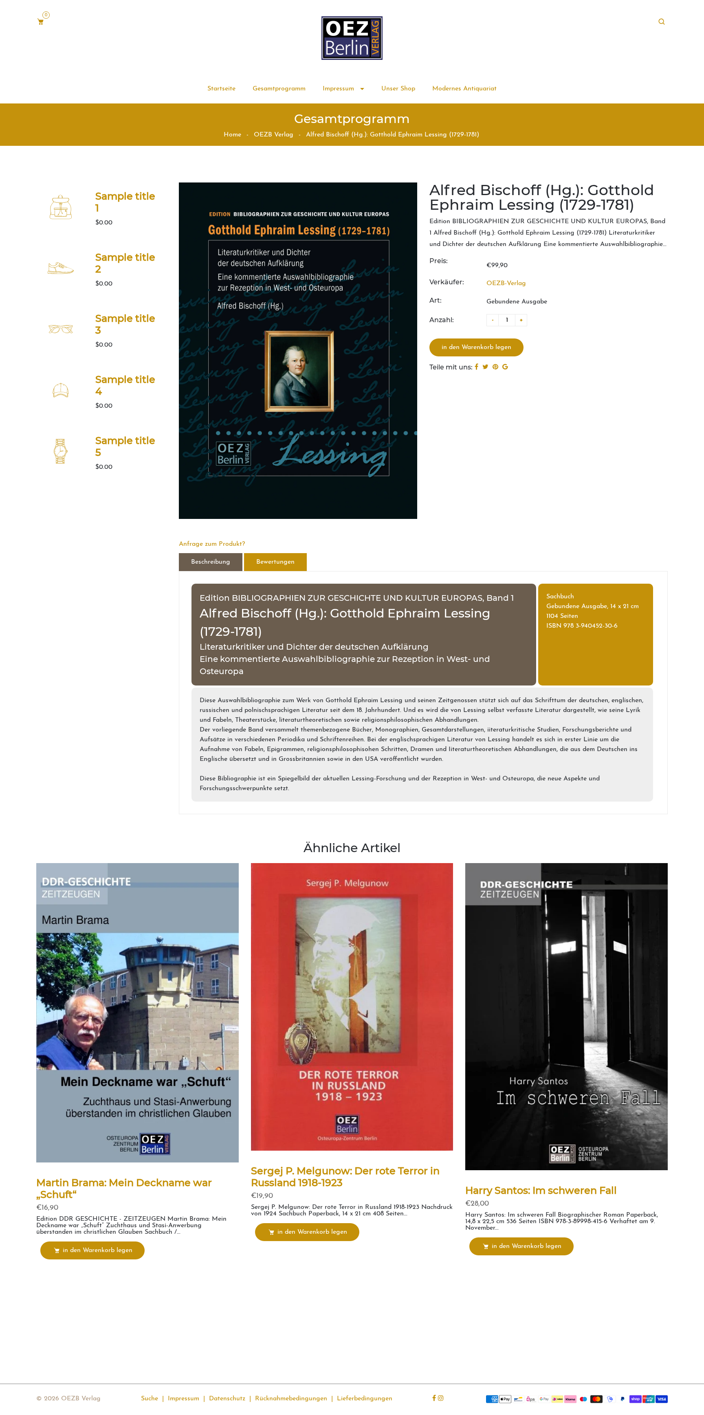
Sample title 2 (125, 263)
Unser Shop (398, 89)
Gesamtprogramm (279, 89)
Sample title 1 (125, 202)
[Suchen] (663, 22)
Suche (149, 1398)
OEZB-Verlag (506, 283)
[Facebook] (435, 1398)
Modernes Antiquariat (464, 89)
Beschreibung (210, 562)
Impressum (339, 89)
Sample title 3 (125, 324)
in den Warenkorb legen (97, 1250)
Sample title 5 (125, 446)
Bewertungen (275, 562)
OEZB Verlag (273, 135)
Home (232, 135)
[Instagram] (442, 1398)
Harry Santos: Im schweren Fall (541, 1190)
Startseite (221, 89)
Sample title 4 (125, 385)
